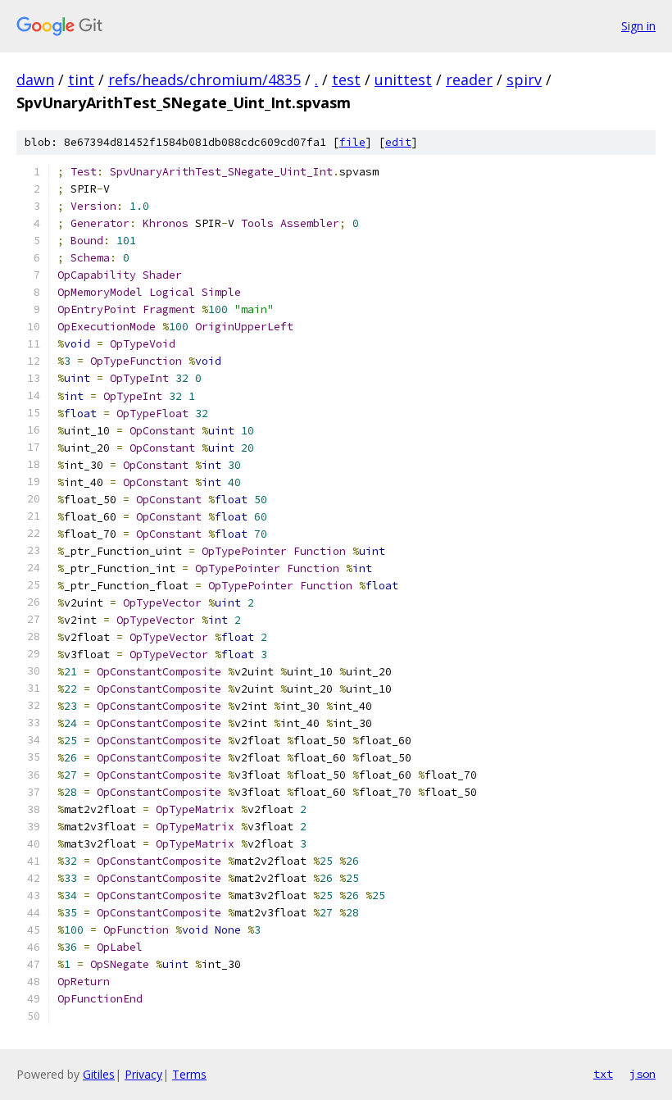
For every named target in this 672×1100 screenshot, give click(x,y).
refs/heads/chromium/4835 (204, 79)
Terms (189, 1074)
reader (469, 79)
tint (81, 79)
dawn (35, 79)
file (352, 142)
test (346, 79)
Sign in (638, 26)
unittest (403, 79)
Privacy (143, 1074)
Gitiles (99, 1074)
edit (398, 142)
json (642, 1073)
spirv (524, 79)
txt (603, 1073)
